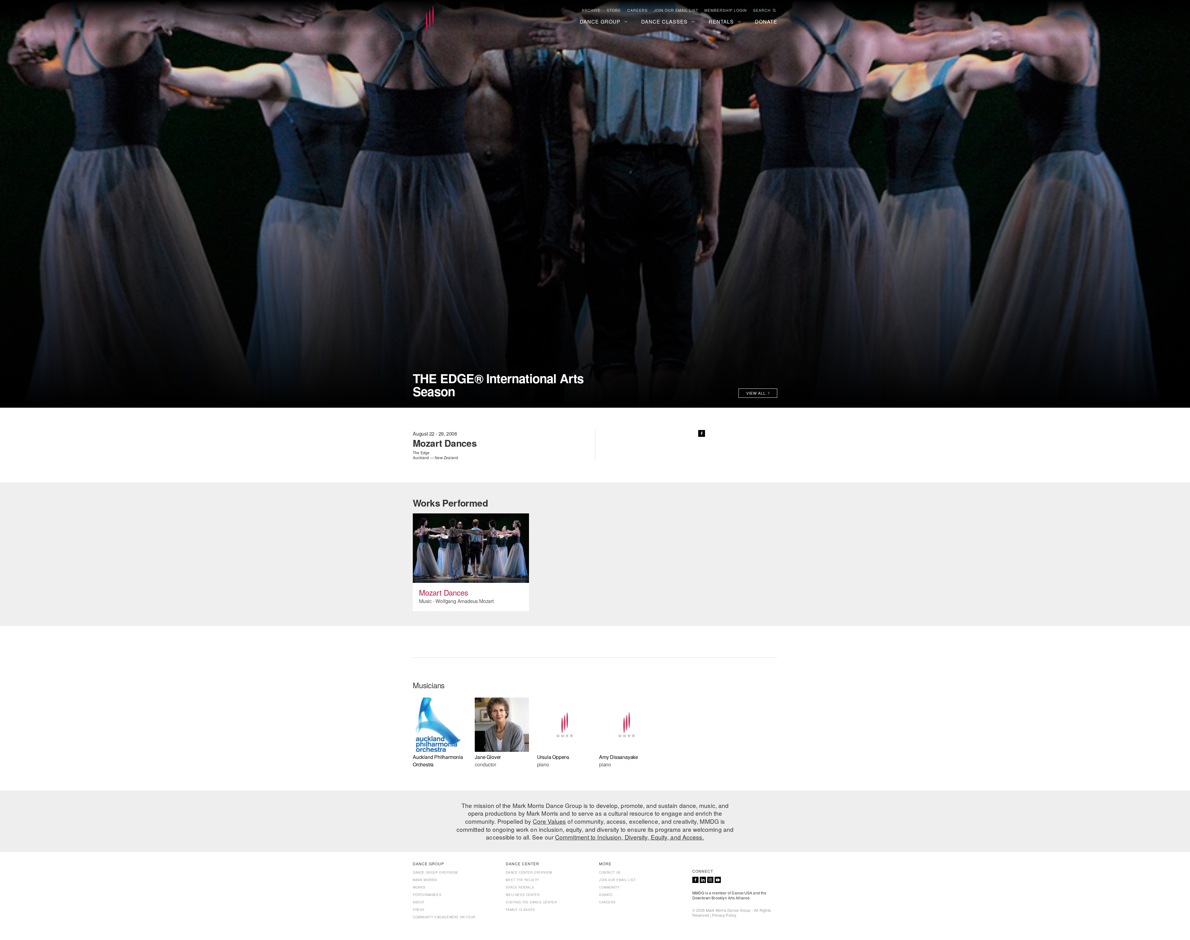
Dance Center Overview (529, 872)
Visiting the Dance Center (531, 902)
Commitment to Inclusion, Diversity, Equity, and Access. (629, 837)
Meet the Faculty (522, 880)
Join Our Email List (676, 10)
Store (614, 10)
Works (419, 887)
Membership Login (725, 10)
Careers (637, 10)
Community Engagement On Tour (444, 917)
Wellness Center (523, 895)
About (419, 902)
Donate (606, 895)
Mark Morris (425, 880)
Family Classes (520, 909)
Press (419, 909)
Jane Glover (488, 756)
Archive (591, 10)
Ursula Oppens (553, 756)
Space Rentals (520, 887)
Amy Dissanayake (618, 756)
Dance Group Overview (435, 872)
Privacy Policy (724, 915)
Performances (427, 895)
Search (762, 10)
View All (756, 393)
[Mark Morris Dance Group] (430, 19)
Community (609, 887)
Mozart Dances (443, 592)
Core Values (549, 821)
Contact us (610, 872)
